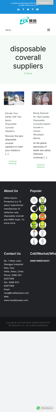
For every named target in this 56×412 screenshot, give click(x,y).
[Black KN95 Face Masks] (34, 208)
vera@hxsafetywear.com (28, 5)
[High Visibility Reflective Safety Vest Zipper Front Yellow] (42, 208)
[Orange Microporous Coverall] (34, 233)
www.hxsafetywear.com (16, 300)
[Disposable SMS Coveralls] (42, 233)
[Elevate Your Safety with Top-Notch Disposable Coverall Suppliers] (14, 98)
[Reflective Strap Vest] (42, 200)
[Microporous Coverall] (42, 241)
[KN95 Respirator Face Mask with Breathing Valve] (34, 200)
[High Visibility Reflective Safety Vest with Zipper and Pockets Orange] (42, 217)
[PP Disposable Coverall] (34, 241)
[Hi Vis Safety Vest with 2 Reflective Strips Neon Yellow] (34, 217)
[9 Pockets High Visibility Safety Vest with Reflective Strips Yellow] (34, 225)
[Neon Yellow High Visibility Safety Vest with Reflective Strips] (42, 225)
